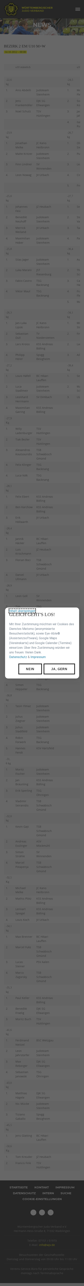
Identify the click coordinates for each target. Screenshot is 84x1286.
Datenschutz (18, 657)
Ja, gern (59, 669)
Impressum (38, 657)
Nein (30, 669)
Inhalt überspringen (22, 611)
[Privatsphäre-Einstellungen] (73, 613)
